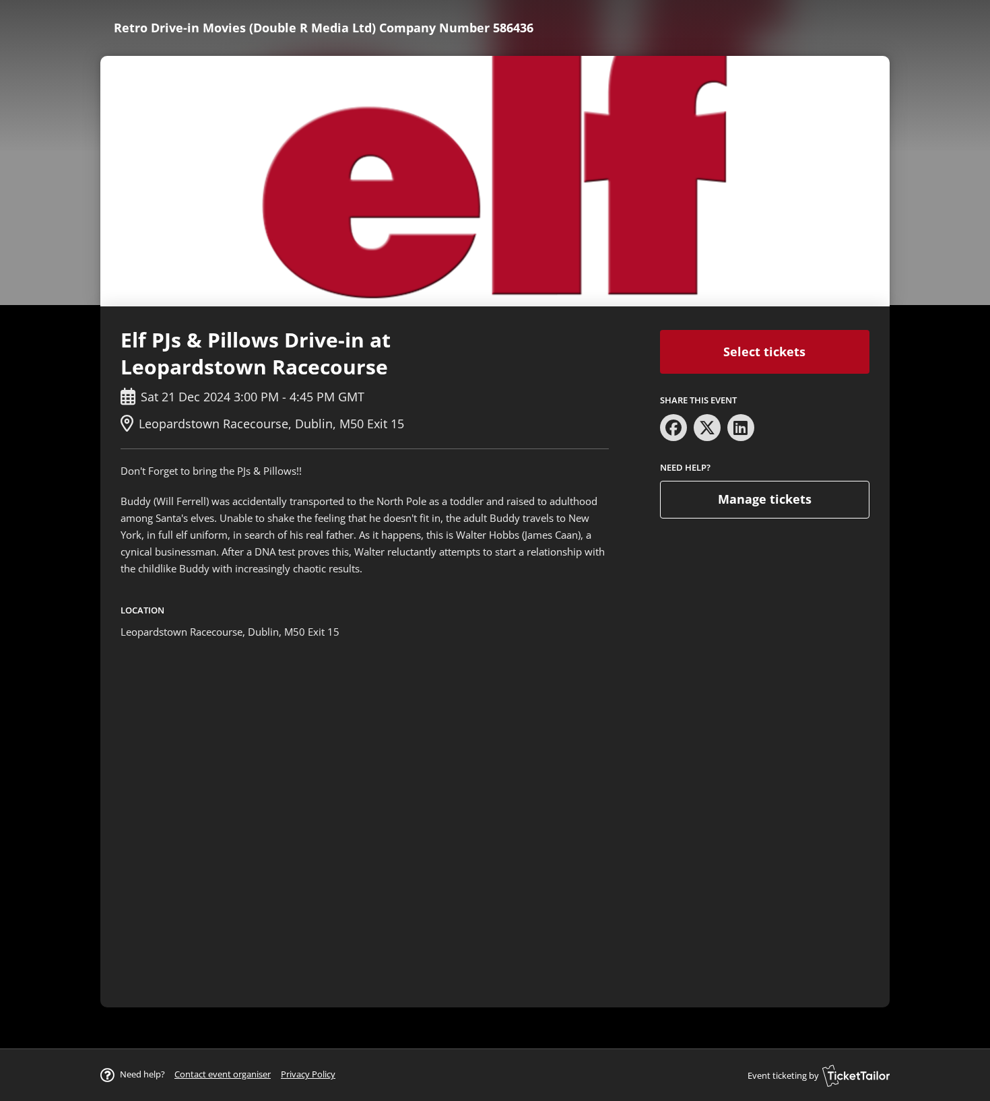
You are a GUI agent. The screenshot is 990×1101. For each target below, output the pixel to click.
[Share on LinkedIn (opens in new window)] (740, 427)
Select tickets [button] (764, 351)
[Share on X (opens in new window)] (707, 427)
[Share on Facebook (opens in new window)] (673, 427)
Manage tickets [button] (765, 499)
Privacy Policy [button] (308, 1074)
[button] (222, 1074)
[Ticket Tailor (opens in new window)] (856, 1075)
